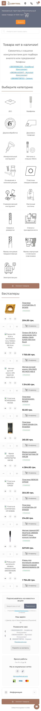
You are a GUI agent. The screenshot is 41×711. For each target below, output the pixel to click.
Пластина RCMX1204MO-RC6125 (28, 399)
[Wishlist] (10, 318)
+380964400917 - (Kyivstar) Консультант (21, 636)
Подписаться (30, 606)
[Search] (4, 31)
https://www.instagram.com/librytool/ (17, 671)
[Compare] (15, 318)
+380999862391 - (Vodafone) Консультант (21, 631)
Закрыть (20, 22)
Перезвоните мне (20, 642)
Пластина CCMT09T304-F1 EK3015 (29, 305)
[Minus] (3, 326)
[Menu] (4, 3)
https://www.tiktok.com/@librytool (23, 671)
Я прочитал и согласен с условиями (22, 611)
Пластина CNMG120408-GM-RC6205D (30, 424)
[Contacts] (31, 3)
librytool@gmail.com (20, 676)
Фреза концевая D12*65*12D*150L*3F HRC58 (30, 454)
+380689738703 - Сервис (22, 78)
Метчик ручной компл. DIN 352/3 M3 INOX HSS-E (29, 369)
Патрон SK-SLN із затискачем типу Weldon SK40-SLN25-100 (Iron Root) (29, 337)
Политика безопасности (22, 610)
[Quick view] (5, 318)
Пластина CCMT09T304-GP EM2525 (29, 507)
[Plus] (16, 326)
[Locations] (25, 3)
